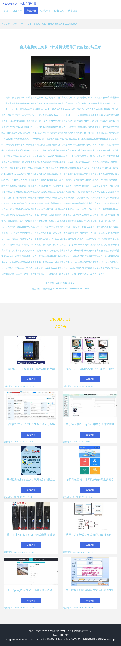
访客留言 (72, 10)
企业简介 (17, 10)
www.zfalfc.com (30, 639)
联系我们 (45, 10)
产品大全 (31, 10)
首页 (5, 10)
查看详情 (31, 379)
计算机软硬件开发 (46, 639)
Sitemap (111, 639)
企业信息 (59, 10)
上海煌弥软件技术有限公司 (19, 3)
